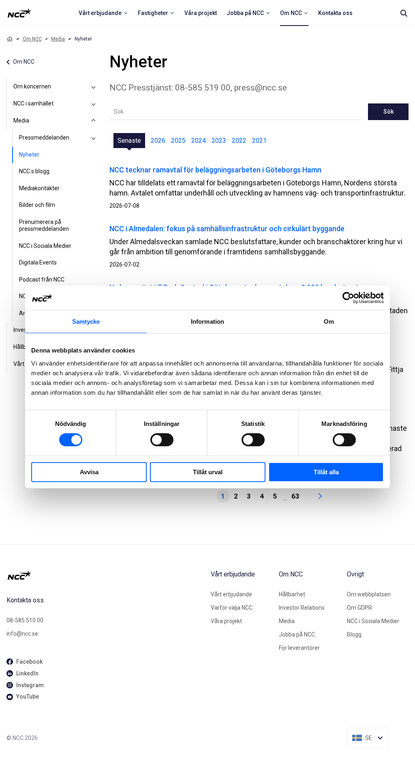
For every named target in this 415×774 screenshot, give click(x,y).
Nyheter (29, 154)
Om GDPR (359, 607)
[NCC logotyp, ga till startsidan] (19, 13)
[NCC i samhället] (93, 103)
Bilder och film (37, 205)
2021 (259, 140)
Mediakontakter (39, 188)
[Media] (93, 120)
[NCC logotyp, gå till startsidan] (105, 575)
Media (58, 39)
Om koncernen (32, 86)
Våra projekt (226, 621)
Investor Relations (302, 607)
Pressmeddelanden (44, 137)
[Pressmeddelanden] (93, 137)
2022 (239, 140)
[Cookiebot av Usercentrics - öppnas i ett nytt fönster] (348, 298)
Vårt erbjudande (231, 594)
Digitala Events (38, 262)
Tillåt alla (326, 472)
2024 (198, 140)
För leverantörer (299, 648)
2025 (178, 140)
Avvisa (89, 472)
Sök (388, 111)
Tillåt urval (207, 472)
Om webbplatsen (369, 594)
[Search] (404, 13)
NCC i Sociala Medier (45, 246)
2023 (219, 140)
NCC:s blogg (34, 171)
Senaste (129, 140)
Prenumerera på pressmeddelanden (44, 225)
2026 (158, 140)
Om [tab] (329, 321)
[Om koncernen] (93, 86)
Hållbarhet (292, 594)
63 (295, 496)
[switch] (161, 439)
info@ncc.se (22, 633)
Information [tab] (207, 321)
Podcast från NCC (41, 279)
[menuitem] (103, 13)
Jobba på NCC (297, 634)
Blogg (354, 634)
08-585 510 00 (24, 620)
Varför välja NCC (231, 607)
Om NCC (32, 39)
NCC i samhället (33, 103)
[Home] (9, 39)
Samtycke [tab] (86, 321)
